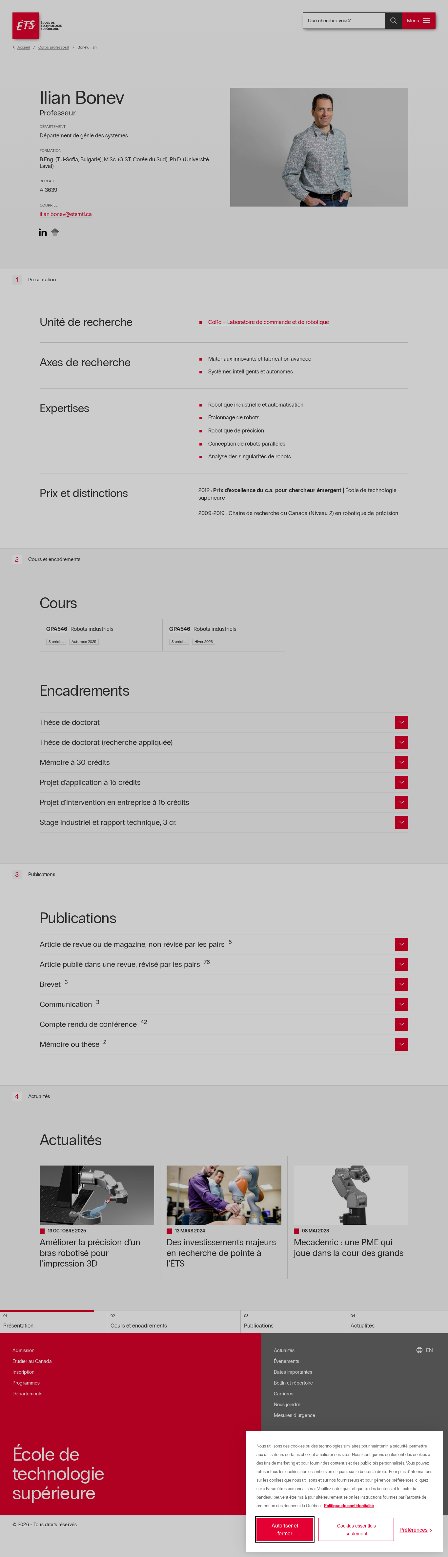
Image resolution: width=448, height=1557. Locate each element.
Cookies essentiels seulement (356, 1529)
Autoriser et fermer (285, 1529)
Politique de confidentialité (349, 1505)
